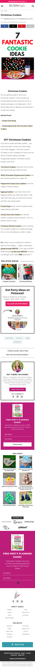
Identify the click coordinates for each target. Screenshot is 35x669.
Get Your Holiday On (17, 5)
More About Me (17, 389)
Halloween (9, 634)
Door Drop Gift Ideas (26, 281)
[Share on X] (13, 26)
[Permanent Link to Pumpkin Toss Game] (9, 279)
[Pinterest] (17, 396)
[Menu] (2, 6)
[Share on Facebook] (5, 26)
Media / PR (21, 655)
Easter (9, 628)
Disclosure (14, 655)
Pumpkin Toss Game (9, 281)
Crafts (25, 609)
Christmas (9, 338)
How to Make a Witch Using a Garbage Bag (25, 506)
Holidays (19, 338)
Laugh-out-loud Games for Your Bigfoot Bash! (9, 469)
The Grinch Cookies (8, 167)
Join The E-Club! (16, 1)
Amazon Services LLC (27, 662)
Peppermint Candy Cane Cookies (13, 184)
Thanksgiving (25, 634)
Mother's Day (25, 628)
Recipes (9, 609)
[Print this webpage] (30, 26)
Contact (28, 653)
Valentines (9, 626)
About (23, 653)
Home (27, 338)
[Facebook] (13, 396)
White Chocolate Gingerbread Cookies (15, 175)
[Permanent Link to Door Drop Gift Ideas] (26, 279)
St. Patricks (25, 626)
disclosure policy (22, 22)
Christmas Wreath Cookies (11, 226)
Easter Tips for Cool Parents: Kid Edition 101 (25, 469)
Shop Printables (9, 618)
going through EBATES (9, 249)
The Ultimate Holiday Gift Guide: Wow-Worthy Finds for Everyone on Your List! (25, 488)
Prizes (9, 615)
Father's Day (9, 631)
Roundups (17, 342)
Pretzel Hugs (6, 206)
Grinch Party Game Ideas (9, 505)
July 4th (25, 631)
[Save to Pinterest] (22, 26)
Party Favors (25, 612)
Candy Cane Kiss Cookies (10, 215)
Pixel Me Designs (20, 658)
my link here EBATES (19, 252)
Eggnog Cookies (7, 192)
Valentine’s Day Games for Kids (9, 486)
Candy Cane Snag (9, 121)
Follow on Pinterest (17, 304)
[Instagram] (21, 396)
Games (9, 612)
